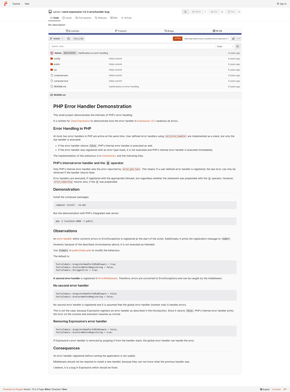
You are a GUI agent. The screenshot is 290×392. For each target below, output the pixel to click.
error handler (64, 238)
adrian (56, 11)
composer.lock (61, 81)
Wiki (115, 17)
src (55, 69)
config (57, 58)
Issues (69, 17)
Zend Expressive (80, 120)
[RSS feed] (185, 11)
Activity (128, 17)
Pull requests (85, 17)
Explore (16, 3)
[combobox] (225, 46)
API (285, 389)
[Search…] (237, 46)
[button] (68, 38)
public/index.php (81, 250)
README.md (60, 86)
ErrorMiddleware (107, 278)
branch (122, 31)
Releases (102, 17)
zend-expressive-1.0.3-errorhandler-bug (85, 11)
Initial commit (115, 58)
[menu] (239, 38)
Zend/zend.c (109, 155)
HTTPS (177, 38)
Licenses (276, 389)
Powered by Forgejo (13, 389)
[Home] (6, 3)
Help (27, 3)
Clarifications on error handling (93, 53)
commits (74, 31)
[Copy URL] (233, 38)
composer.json (61, 75)
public (57, 64)
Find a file (78, 38)
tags (171, 31)
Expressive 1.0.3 (146, 120)
